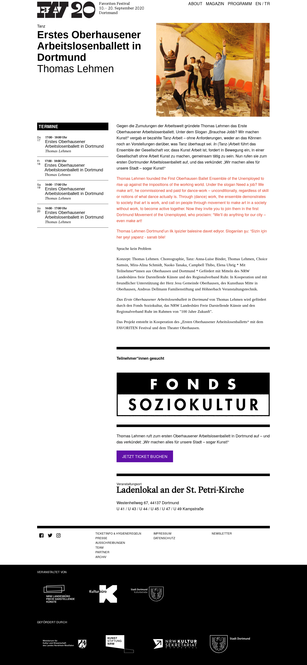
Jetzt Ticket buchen (144, 456)
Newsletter (222, 533)
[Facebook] (41, 535)
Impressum (162, 533)
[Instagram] (58, 535)
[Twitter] (50, 535)
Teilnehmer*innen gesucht (140, 358)
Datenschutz (164, 538)
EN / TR (262, 3)
